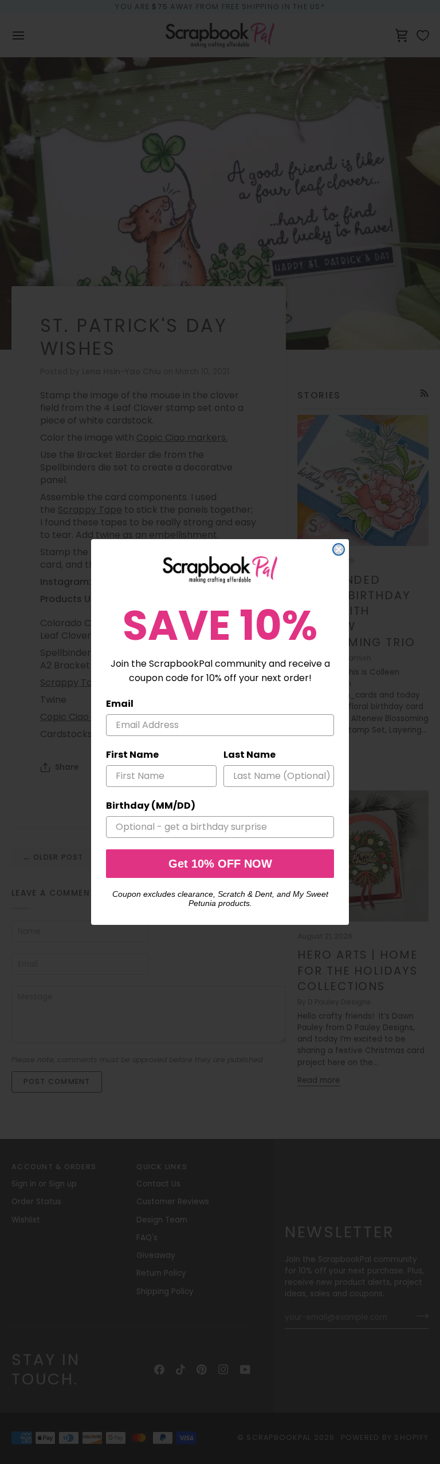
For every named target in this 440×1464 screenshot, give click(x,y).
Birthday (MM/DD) (150, 805)
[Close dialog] (338, 549)
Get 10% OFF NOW (220, 863)
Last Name (249, 754)
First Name (132, 754)
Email (119, 703)
